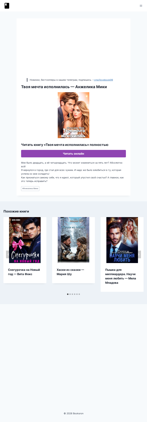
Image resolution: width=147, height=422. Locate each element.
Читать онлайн (73, 153)
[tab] (67, 294)
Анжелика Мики (30, 188)
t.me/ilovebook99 (103, 79)
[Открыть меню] (141, 5)
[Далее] (138, 254)
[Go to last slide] (8, 254)
